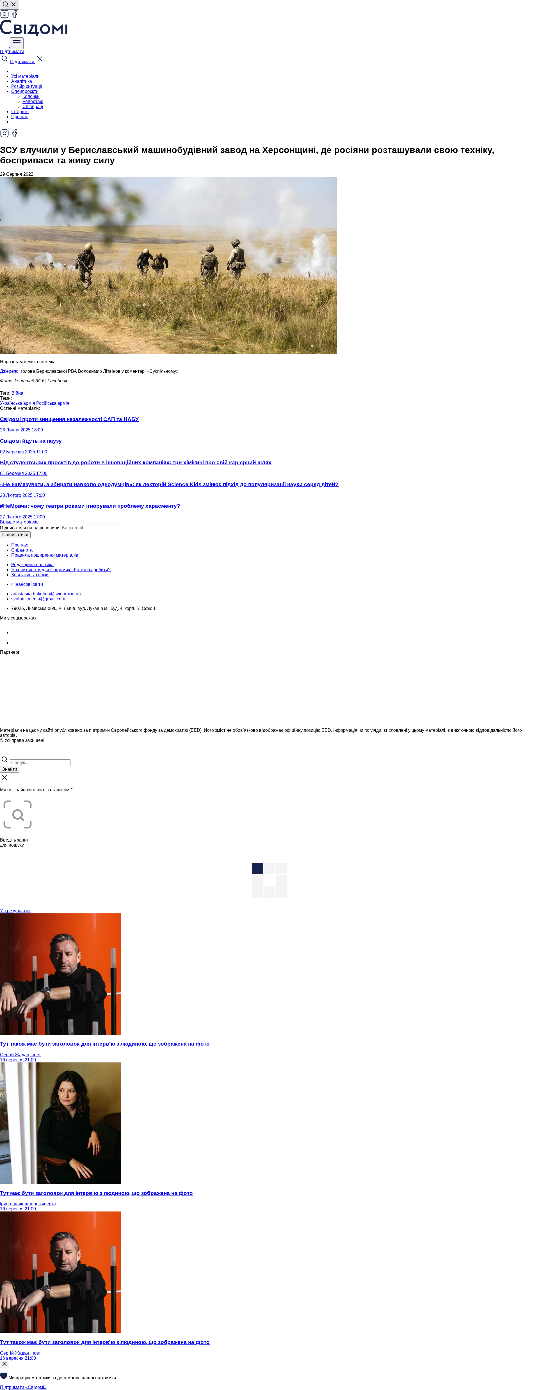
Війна (17, 393)
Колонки (31, 96)
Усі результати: (15, 910)
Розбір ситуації (26, 86)
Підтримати (12, 51)
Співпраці (32, 106)
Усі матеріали (25, 76)
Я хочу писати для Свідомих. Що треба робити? (61, 569)
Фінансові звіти (27, 584)
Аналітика (21, 81)
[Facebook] (14, 17)
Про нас (19, 116)
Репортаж (32, 101)
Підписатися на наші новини (30, 527)
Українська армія (17, 403)
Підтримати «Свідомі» (23, 1387)
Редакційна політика (32, 564)
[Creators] (11, 752)
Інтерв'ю (20, 111)
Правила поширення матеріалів (44, 555)
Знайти (9, 769)
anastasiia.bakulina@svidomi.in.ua (46, 593)
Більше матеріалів (19, 522)
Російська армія (52, 403)
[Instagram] (5, 17)
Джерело (9, 371)
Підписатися (15, 534)
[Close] (4, 1364)
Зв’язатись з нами (30, 574)
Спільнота (22, 550)
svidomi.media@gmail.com (38, 598)
